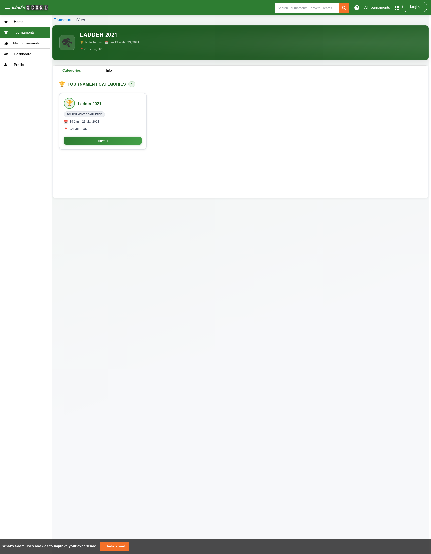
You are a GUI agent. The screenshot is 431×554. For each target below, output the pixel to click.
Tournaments (24, 32)
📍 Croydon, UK (91, 49)
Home (18, 22)
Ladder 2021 (89, 103)
